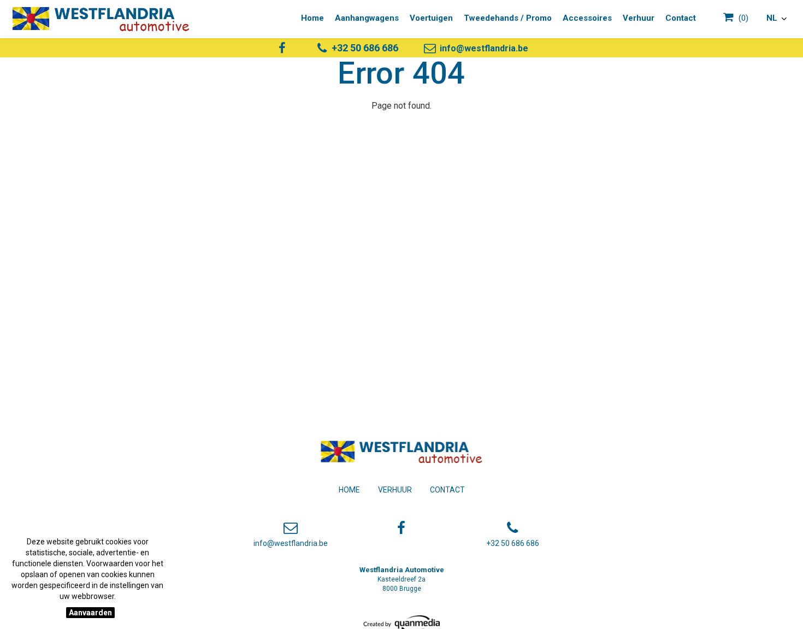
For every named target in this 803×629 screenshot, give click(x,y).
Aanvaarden (90, 612)
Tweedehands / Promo (508, 18)
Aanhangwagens (367, 18)
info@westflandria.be (483, 48)
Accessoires (587, 18)
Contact (447, 489)
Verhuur (395, 489)
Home (349, 489)
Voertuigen (431, 18)
